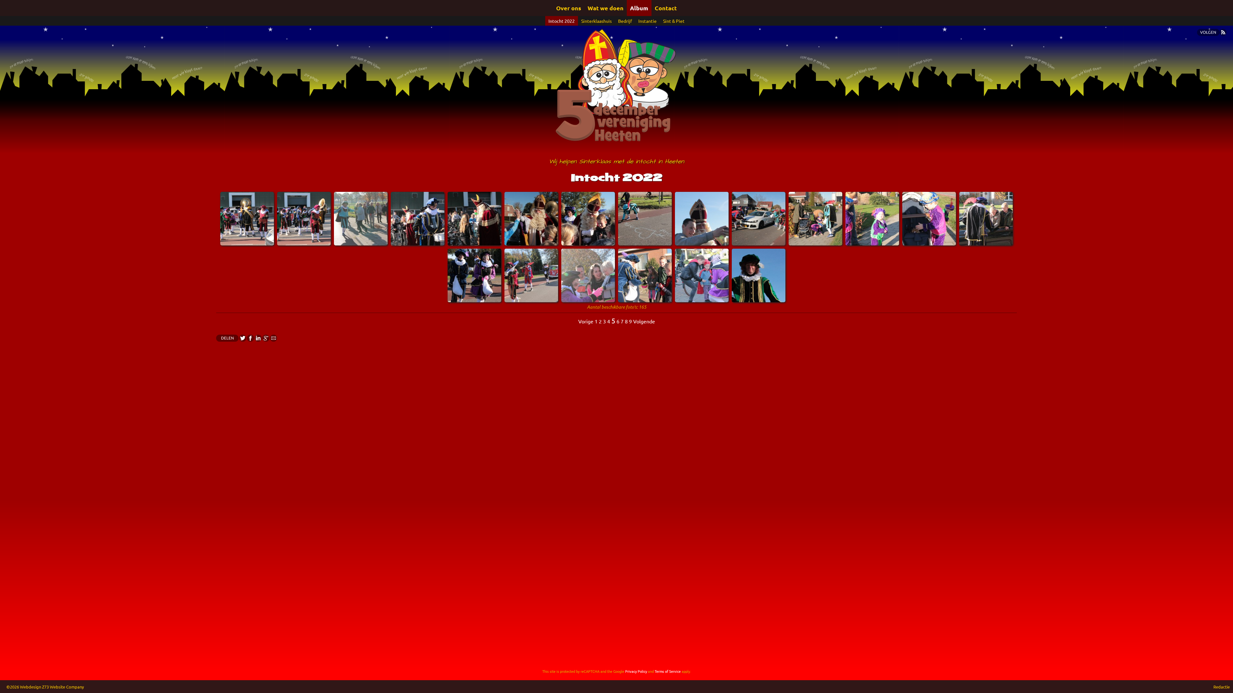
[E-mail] (273, 339)
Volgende (644, 321)
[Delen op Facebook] (250, 339)
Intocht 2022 (561, 21)
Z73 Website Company (63, 686)
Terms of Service (668, 671)
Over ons (568, 8)
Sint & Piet (674, 21)
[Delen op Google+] (265, 339)
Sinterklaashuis (596, 21)
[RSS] (1223, 33)
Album (639, 8)
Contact (666, 8)
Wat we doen (606, 8)
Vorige (585, 321)
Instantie (647, 21)
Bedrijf (625, 21)
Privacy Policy (636, 671)
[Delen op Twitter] (242, 339)
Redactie (1221, 686)
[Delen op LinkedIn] (258, 339)
